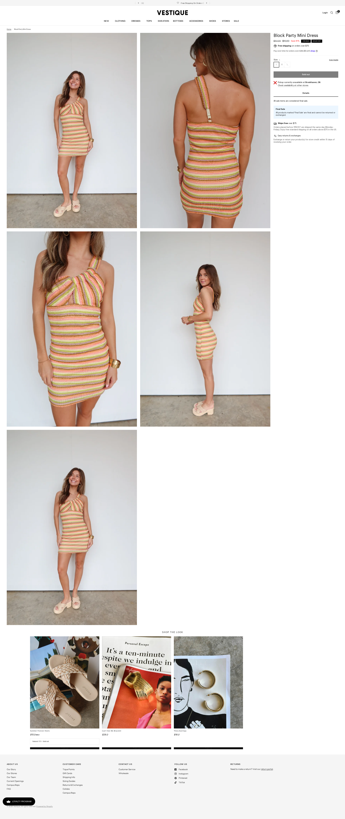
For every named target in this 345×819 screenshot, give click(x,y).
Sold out (64, 748)
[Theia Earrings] (208, 682)
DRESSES (135, 21)
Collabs (66, 789)
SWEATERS (163, 21)
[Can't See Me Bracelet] (136, 682)
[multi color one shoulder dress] (131, 38)
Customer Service (127, 769)
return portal (267, 769)
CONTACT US (125, 764)
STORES (226, 21)
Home (9, 29)
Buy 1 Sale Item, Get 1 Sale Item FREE (174, 3)
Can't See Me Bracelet (111, 731)
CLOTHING (120, 21)
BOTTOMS (178, 21)
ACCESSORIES (196, 21)
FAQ (9, 789)
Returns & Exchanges (73, 785)
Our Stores (12, 773)
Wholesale (123, 773)
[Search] (331, 12)
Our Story (11, 769)
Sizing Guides (69, 781)
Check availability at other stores (293, 85)
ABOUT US (12, 764)
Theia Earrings (180, 731)
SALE (236, 21)
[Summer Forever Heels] (64, 682)
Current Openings (15, 781)
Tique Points (69, 769)
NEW (106, 21)
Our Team (11, 777)
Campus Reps (13, 785)
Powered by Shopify (44, 806)
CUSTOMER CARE (72, 764)
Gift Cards (67, 773)
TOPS (149, 21)
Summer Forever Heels (40, 731)
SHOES (212, 21)
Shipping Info (69, 777)
